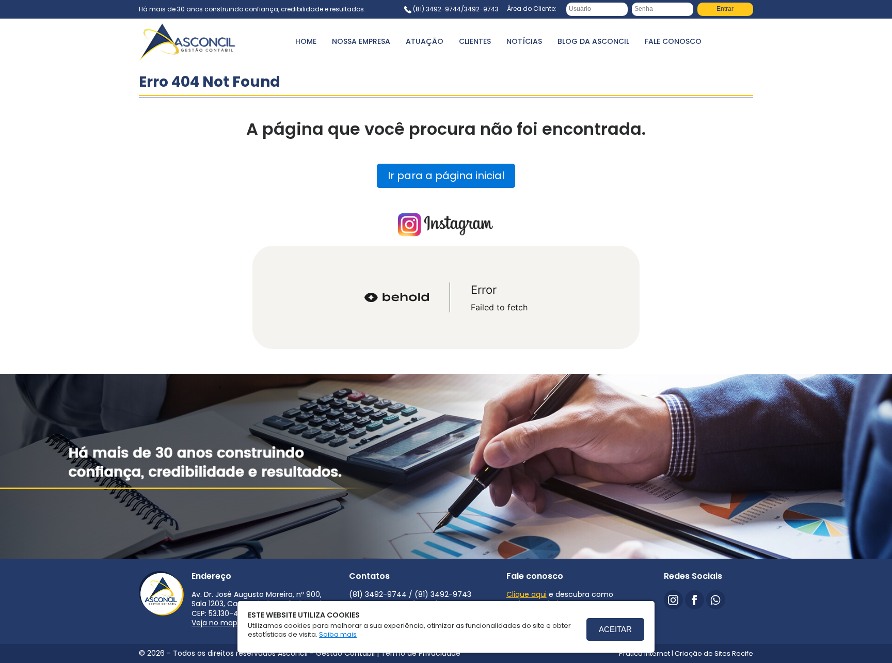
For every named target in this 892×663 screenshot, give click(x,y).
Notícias (524, 41)
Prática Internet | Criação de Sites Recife (686, 653)
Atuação (424, 41)
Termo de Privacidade (420, 653)
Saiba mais (338, 634)
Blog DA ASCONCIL (593, 41)
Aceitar (615, 629)
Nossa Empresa (361, 41)
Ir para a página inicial (446, 175)
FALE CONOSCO (673, 41)
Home (305, 41)
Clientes (475, 41)
